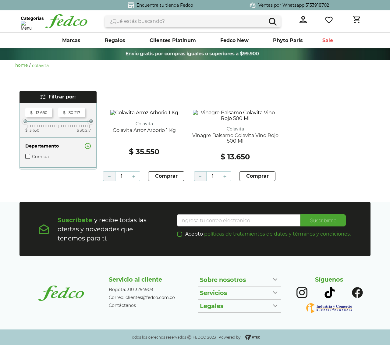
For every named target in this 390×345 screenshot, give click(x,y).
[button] (58, 146)
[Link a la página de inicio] (23, 65)
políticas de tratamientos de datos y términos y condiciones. (277, 234)
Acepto (268, 234)
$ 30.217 (84, 130)
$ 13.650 (32, 130)
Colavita (40, 65)
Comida (40, 156)
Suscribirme (323, 220)
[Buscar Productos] (272, 20)
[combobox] (193, 21)
